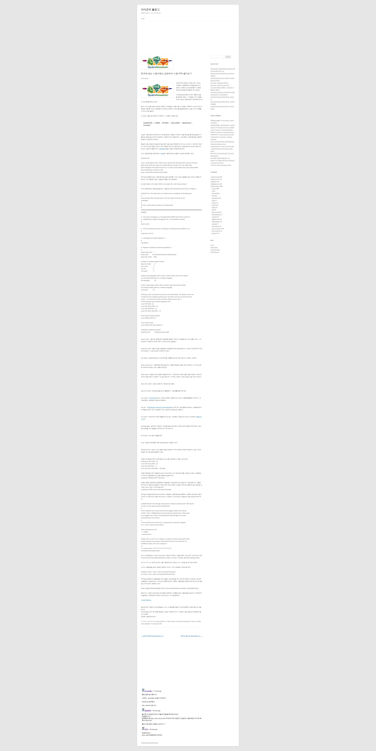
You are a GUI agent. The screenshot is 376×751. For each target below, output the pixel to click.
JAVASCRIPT (215, 198)
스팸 (142, 623)
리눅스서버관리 (159, 621)
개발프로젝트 (215, 221)
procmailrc (179, 621)
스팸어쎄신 (147, 623)
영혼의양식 (214, 181)
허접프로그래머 (215, 186)
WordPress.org (215, 252)
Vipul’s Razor (153, 398)
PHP (213, 210)
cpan (162, 153)
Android (214, 189)
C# (212, 191)
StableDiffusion (216, 214)
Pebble (214, 207)
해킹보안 (214, 233)
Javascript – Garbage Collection (219, 83)
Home (143, 18)
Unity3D (214, 217)
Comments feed (215, 250)
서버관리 (198, 621)
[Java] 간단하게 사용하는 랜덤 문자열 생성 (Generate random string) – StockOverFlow (222, 144)
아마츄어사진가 (215, 179)
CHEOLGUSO (214, 137)
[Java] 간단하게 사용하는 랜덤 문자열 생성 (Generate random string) (222, 148)
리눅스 (193, 621)
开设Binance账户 (215, 120)
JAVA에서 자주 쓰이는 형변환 (226, 127)
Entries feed (214, 247)
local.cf (173, 621)
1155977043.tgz (146, 600)
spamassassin (187, 621)
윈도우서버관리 (216, 231)
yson (212, 130)
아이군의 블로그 (150, 9)
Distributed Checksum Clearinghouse (159, 407)
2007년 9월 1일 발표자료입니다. (191, 636)
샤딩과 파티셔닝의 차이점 (226, 134)
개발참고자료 (215, 219)
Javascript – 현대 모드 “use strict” (220, 85)
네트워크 (214, 224)
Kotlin (213, 200)
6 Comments (144, 78)
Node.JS (214, 203)
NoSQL (214, 205)
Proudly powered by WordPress (149, 743)
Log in (212, 245)
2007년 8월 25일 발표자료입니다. (152, 636)
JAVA (213, 196)
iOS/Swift (214, 193)
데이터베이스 (215, 226)
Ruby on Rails (216, 212)
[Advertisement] (188, 35)
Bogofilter (162, 149)
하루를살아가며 (215, 184)
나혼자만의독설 (215, 177)
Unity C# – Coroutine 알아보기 (224, 130)
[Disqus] (171, 661)
